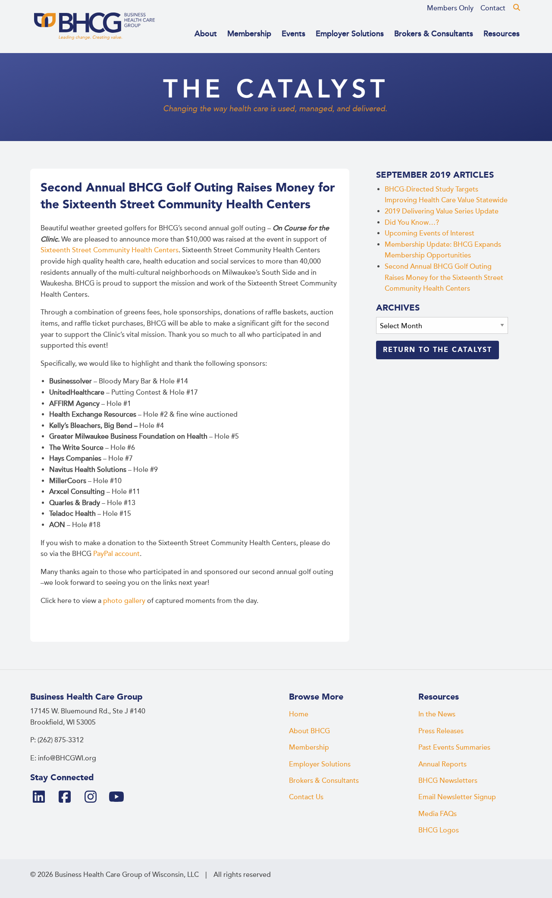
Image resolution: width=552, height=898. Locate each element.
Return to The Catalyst (437, 349)
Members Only (450, 8)
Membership (249, 33)
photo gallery (124, 601)
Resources (501, 33)
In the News (436, 714)
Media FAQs (437, 814)
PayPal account (116, 553)
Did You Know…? (412, 222)
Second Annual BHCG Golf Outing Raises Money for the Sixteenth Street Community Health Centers (444, 277)
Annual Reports (442, 764)
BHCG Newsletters (447, 780)
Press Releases (441, 731)
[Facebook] (68, 797)
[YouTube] (120, 797)
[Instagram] (94, 797)
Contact (492, 8)
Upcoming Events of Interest (429, 233)
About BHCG (309, 731)
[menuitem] (450, 8)
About (205, 33)
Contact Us (306, 797)
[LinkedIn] (42, 797)
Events (293, 33)
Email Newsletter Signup (457, 797)
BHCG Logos (438, 830)
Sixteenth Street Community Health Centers (110, 250)
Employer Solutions (350, 33)
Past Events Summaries (454, 747)
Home (298, 714)
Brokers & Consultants (433, 33)
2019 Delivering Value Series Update (442, 211)
